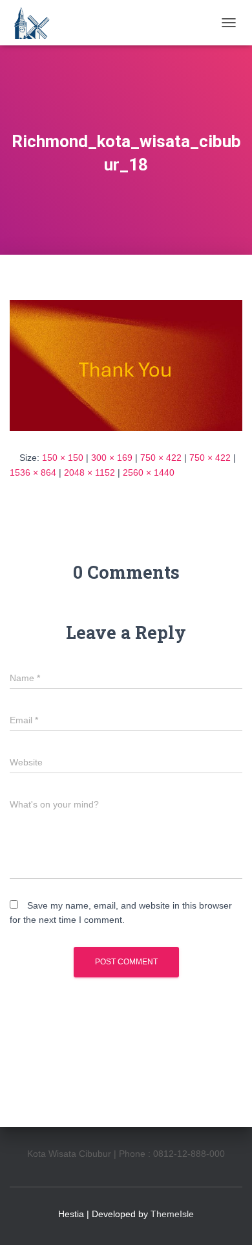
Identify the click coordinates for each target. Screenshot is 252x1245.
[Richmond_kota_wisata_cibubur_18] (126, 365)
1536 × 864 (33, 472)
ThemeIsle (172, 1214)
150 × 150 (62, 457)
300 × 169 (111, 457)
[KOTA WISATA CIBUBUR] (35, 22)
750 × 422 (161, 457)
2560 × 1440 (148, 472)
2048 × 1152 (89, 472)
